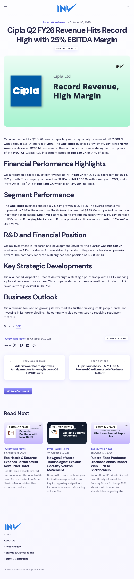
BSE (18, 326)
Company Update (66, 48)
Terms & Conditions (16, 558)
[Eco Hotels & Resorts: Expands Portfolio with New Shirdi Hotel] (23, 433)
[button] (6, 7)
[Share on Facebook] (21, 345)
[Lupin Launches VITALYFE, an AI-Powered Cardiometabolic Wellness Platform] (99, 367)
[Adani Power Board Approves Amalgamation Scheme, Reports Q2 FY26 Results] (34, 367)
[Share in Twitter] (14, 345)
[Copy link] (34, 345)
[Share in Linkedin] (28, 345)
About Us (9, 540)
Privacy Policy (12, 546)
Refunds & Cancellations (19, 552)
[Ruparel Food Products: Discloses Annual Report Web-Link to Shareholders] (110, 433)
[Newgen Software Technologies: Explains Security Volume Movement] (67, 433)
